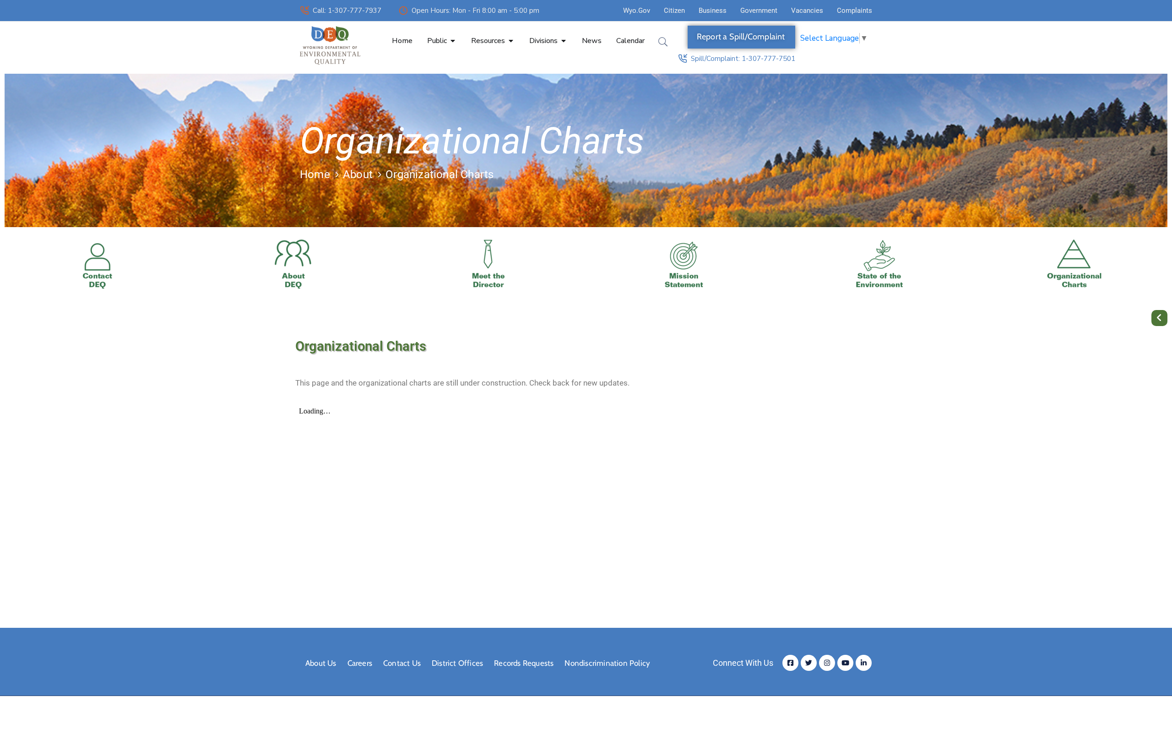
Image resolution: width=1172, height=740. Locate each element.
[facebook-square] (790, 663)
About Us (320, 663)
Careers (359, 663)
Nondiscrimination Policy (607, 663)
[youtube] (845, 663)
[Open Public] (452, 40)
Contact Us (402, 663)
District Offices (457, 663)
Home (315, 174)
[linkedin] (864, 663)
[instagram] (827, 663)
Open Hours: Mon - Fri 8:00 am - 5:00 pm (475, 10)
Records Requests (523, 663)
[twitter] (809, 663)
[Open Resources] (511, 40)
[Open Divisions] (563, 40)
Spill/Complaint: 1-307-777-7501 (743, 58)
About (358, 174)
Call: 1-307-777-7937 (347, 10)
